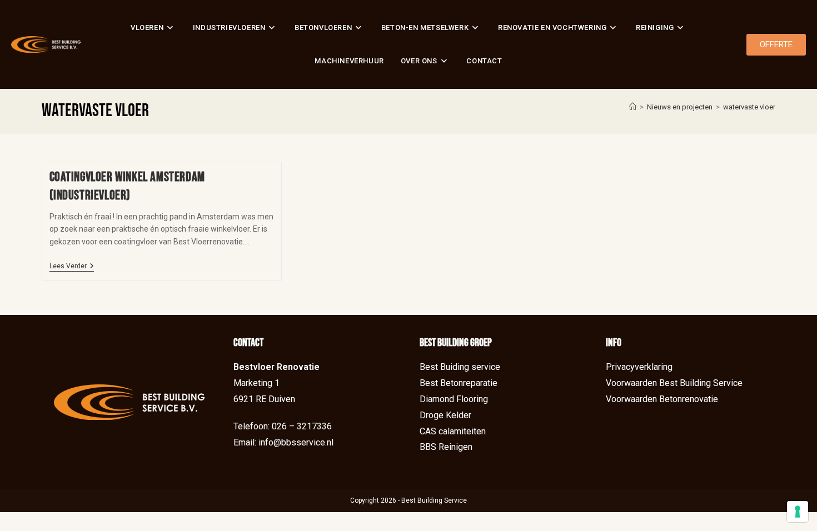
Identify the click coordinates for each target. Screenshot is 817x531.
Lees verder (71, 266)
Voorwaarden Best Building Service (674, 383)
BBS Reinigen (446, 447)
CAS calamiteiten (453, 431)
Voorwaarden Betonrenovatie (662, 399)
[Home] (632, 107)
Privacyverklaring (639, 367)
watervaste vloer (749, 107)
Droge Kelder (445, 415)
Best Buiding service (460, 367)
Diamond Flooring (454, 399)
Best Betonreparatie (458, 383)
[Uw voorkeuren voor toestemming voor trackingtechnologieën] (797, 511)
